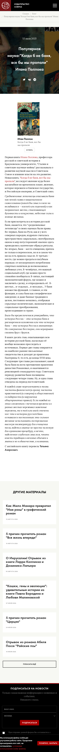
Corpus (26, 14)
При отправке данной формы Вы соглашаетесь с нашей (29, 733)
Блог (34, 14)
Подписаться (29, 722)
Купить (29, 150)
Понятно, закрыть (48, 743)
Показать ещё (29, 664)
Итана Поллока (29, 157)
